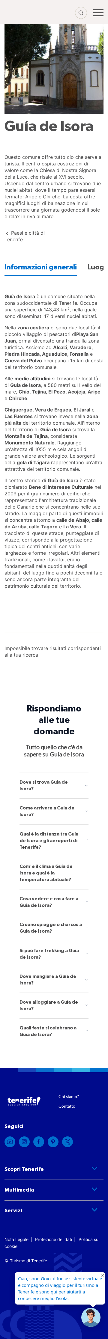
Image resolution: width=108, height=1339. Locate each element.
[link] (9, 1141)
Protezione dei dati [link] (53, 1239)
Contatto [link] (66, 1106)
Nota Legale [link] (16, 1239)
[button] (90, 1317)
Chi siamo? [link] (68, 1096)
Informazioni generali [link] (40, 267)
